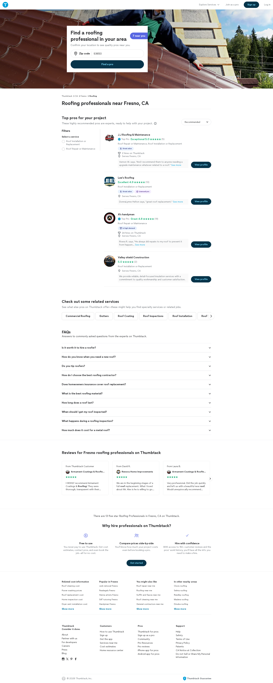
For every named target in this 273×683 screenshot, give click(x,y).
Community (144, 639)
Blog (64, 653)
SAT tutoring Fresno (108, 599)
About (65, 634)
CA (76, 96)
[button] (123, 139)
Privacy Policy (183, 643)
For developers (69, 642)
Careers (66, 646)
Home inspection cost (72, 599)
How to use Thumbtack (112, 631)
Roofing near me (144, 590)
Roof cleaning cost (71, 586)
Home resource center (111, 650)
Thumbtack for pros (148, 631)
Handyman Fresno (107, 604)
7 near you (139, 35)
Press (64, 649)
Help (178, 631)
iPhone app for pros (148, 650)
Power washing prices (72, 590)
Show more (68, 609)
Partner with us (69, 638)
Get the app (106, 639)
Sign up (104, 635)
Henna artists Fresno (108, 595)
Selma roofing (180, 590)
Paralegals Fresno (107, 590)
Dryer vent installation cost (74, 604)
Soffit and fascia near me (148, 595)
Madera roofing (181, 599)
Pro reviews (144, 646)
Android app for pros (148, 654)
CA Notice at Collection (188, 650)
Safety (179, 635)
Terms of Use (183, 639)
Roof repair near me (145, 586)
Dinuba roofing (181, 604)
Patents (180, 646)
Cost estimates (108, 646)
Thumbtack (67, 96)
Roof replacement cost (73, 595)
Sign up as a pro (146, 635)
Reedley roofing (181, 595)
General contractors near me (149, 604)
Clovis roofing (180, 586)
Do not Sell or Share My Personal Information (193, 655)
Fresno (84, 96)
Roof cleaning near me (147, 599)
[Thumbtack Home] (5, 4)
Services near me (108, 643)
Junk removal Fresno (108, 586)
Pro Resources (145, 643)
